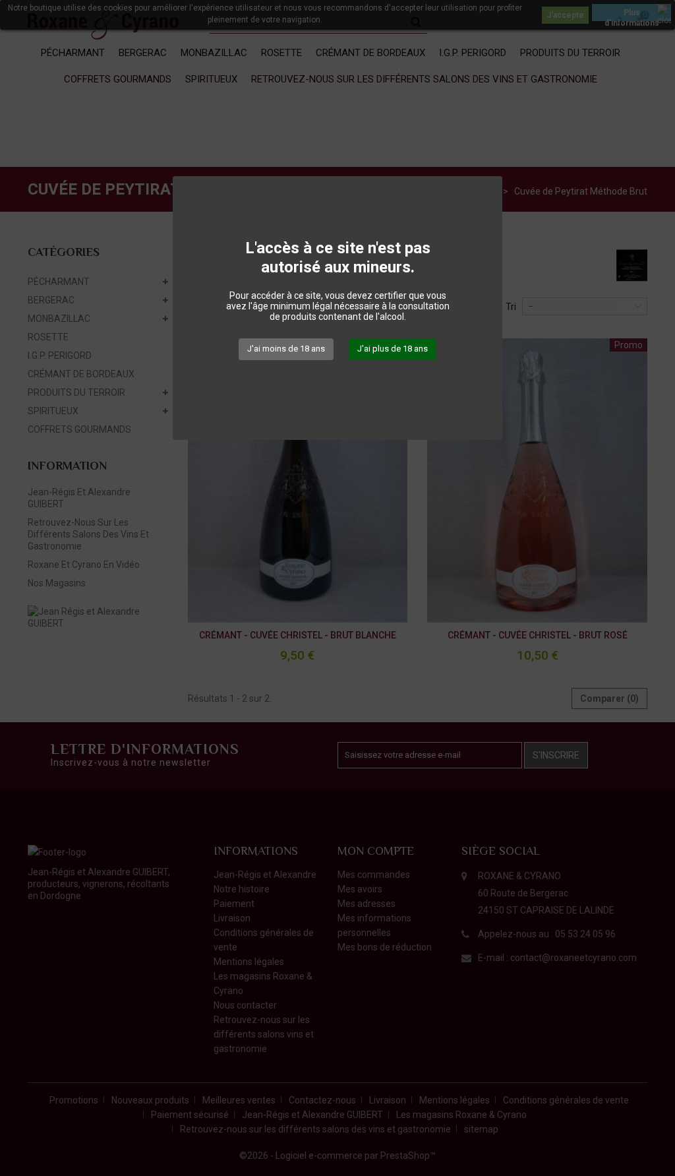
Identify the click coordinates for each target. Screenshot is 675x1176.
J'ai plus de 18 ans (392, 349)
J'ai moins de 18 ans (286, 349)
